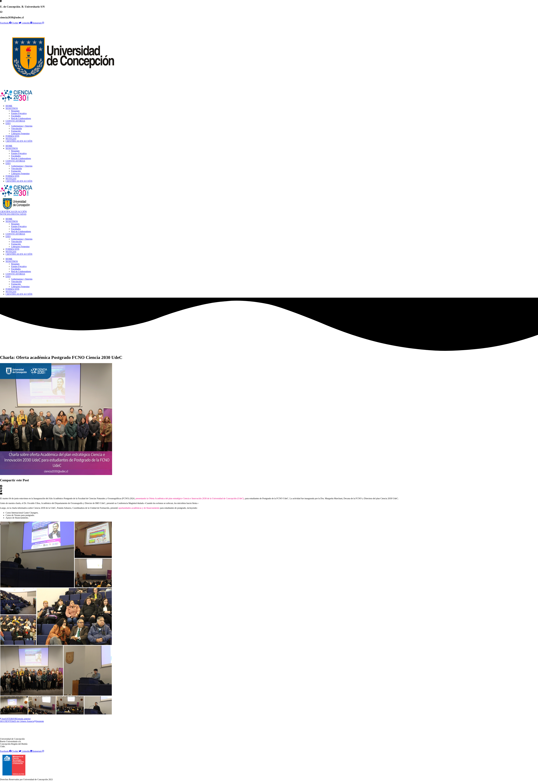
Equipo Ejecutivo (19, 113)
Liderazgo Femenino (20, 133)
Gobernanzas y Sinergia (21, 126)
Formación (16, 131)
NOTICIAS (11, 138)
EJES (8, 123)
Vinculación (16, 128)
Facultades (16, 116)
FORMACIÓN (12, 136)
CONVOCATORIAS (15, 121)
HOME (9, 106)
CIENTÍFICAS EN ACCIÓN (19, 141)
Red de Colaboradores (21, 118)
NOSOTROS (12, 108)
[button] (269, 486)
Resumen (15, 111)
